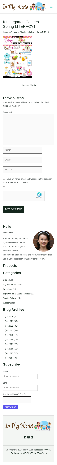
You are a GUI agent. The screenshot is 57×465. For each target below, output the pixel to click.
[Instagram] (28, 437)
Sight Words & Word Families (16, 294)
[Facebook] (25, 437)
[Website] (22, 170)
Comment (8, 112)
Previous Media (28, 85)
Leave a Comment (11, 32)
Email (5, 383)
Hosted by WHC (43, 450)
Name (5, 371)
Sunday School (9, 298)
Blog (5, 280)
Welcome (7, 303)
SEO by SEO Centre (38, 453)
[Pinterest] (31, 437)
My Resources (9, 285)
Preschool (7, 289)
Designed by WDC (19, 453)
